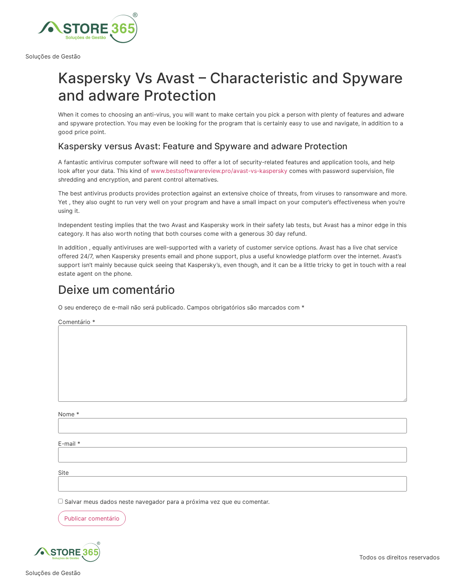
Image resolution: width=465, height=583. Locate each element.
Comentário (76, 322)
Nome (68, 414)
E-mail (69, 443)
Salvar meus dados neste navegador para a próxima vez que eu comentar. (167, 502)
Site (63, 472)
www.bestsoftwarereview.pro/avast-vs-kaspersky (219, 170)
